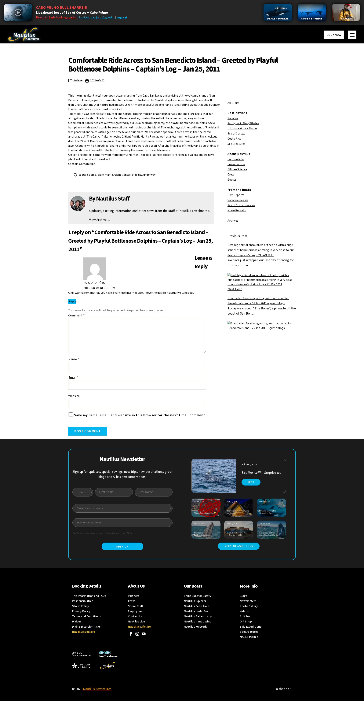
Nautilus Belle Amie (196, 606)
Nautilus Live (136, 621)
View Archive (100, 219)
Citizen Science (237, 169)
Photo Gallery (249, 606)
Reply (72, 301)
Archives (233, 221)
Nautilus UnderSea (196, 611)
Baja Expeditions (250, 627)
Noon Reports (237, 210)
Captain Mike (236, 159)
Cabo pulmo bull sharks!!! (61, 7)
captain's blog (87, 175)
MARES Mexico (249, 637)
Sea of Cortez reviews (241, 205)
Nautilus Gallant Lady (198, 616)
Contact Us (135, 616)
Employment (136, 611)
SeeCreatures (249, 632)
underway (149, 175)
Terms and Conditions (86, 616)
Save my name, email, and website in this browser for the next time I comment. (140, 415)
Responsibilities (82, 601)
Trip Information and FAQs (89, 596)
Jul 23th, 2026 (249, 465)
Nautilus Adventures (97, 689)
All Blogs (233, 103)
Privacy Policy (81, 611)
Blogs (243, 596)
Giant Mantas (122, 175)
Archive (77, 81)
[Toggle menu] (352, 35)
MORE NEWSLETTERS (238, 546)
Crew (231, 174)
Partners (133, 596)
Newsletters (248, 601)
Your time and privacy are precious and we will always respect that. (102, 533)
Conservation (236, 164)
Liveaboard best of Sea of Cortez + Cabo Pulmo (72, 12)
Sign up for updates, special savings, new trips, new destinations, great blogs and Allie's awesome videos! (123, 474)
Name (73, 359)
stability (137, 175)
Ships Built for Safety (197, 596)
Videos (244, 611)
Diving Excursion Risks (86, 627)
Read (251, 482)
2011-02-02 (97, 81)
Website (74, 396)
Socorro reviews (238, 200)
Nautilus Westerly (195, 627)
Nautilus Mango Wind (197, 621)
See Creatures (236, 144)
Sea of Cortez (236, 133)
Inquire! (121, 17)
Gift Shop (246, 621)
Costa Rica (234, 139)
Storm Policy (80, 606)
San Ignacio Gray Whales (243, 123)
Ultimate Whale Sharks (242, 128)
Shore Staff (135, 606)
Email (73, 377)
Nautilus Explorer (195, 601)
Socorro (233, 118)
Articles (245, 616)
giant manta (105, 175)
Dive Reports (236, 195)
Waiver (76, 621)
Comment (76, 315)
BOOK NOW (334, 35)
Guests (232, 180)
